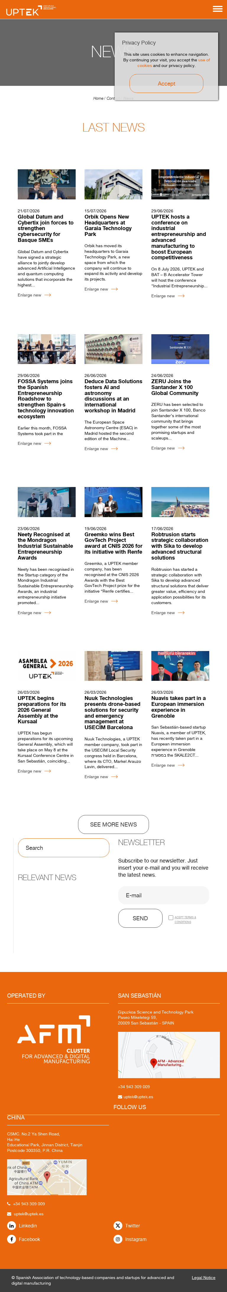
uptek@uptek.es (28, 1213)
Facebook (29, 1239)
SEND (140, 918)
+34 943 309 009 (29, 1203)
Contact (113, 98)
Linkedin (28, 1226)
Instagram (136, 1239)
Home (98, 98)
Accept (166, 83)
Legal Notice (203, 1277)
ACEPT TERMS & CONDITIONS (185, 920)
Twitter (132, 1226)
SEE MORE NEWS (113, 824)
